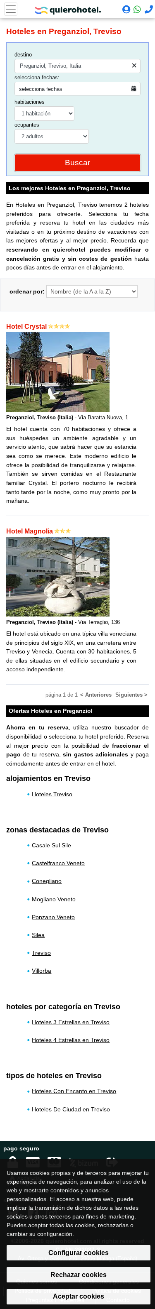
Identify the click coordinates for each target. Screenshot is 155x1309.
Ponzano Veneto (53, 917)
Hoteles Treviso (52, 794)
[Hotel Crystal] (58, 371)
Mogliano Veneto (54, 899)
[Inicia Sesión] (125, 10)
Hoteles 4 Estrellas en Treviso (71, 1040)
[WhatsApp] (137, 9)
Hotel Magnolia (29, 531)
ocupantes (26, 125)
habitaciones (29, 102)
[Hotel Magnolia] (58, 576)
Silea (38, 935)
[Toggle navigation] (10, 9)
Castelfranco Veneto (58, 863)
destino (23, 54)
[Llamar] (148, 10)
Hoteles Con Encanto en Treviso (74, 1091)
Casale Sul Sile (51, 845)
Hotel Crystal (26, 326)
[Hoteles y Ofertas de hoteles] (68, 8)
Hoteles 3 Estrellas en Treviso (71, 1022)
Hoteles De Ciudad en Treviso (71, 1109)
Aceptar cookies (78, 1296)
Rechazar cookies (78, 1274)
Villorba (41, 970)
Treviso (41, 952)
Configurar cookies (78, 1252)
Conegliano (47, 881)
